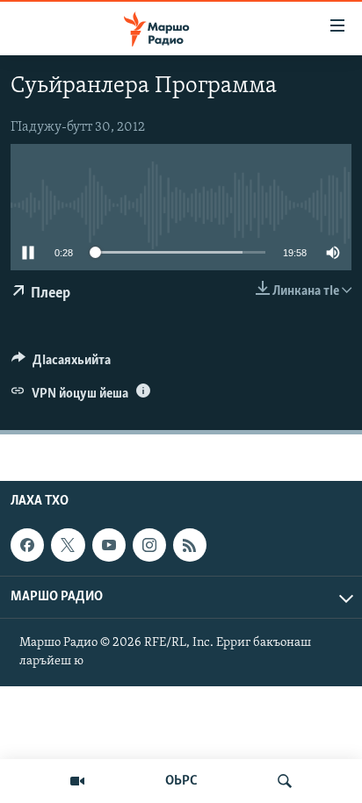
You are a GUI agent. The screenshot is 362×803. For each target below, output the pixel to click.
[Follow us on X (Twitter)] (67, 545)
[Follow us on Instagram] (149, 545)
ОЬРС (181, 781)
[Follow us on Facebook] (27, 545)
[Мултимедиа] (77, 781)
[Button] (61, 364)
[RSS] (189, 545)
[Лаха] (284, 781)
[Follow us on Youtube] (109, 545)
